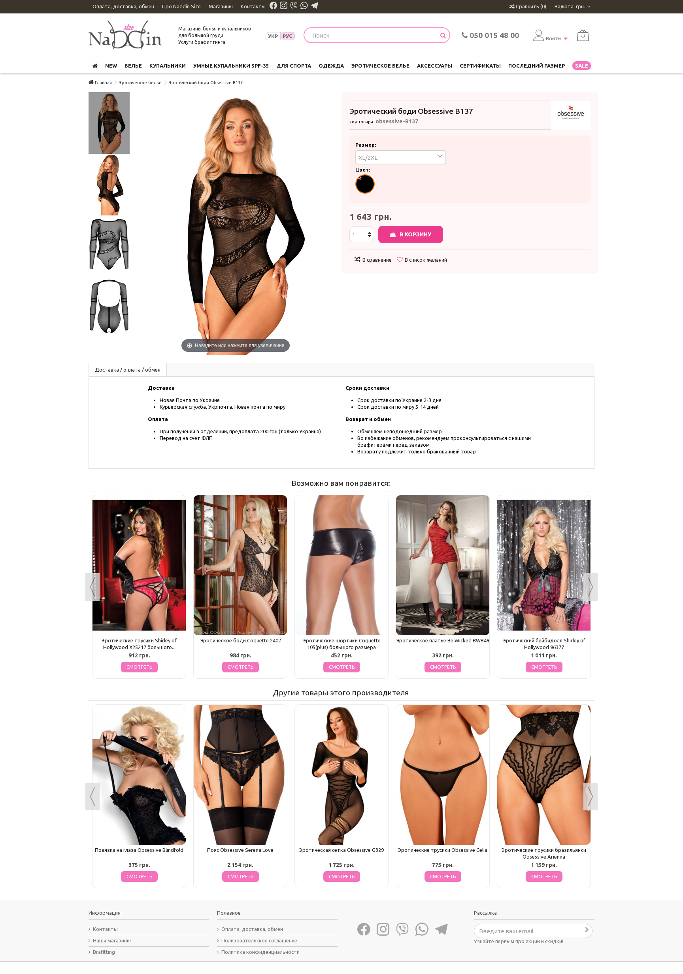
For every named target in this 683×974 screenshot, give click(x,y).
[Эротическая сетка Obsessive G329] (341, 775)
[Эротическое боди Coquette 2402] (240, 565)
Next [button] (590, 587)
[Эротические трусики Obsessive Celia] (442, 775)
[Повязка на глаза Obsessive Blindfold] (139, 775)
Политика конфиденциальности (260, 952)
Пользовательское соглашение (259, 940)
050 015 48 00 (493, 35)
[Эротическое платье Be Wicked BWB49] (442, 565)
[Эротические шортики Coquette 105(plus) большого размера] (341, 565)
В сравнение (377, 259)
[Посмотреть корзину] (583, 35)
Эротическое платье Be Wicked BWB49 (442, 640)
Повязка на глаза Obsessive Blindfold (139, 850)
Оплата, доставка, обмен (123, 6)
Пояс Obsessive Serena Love (240, 850)
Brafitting (104, 952)
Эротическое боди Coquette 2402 (240, 640)
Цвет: (363, 169)
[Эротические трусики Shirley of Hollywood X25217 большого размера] (139, 565)
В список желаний (426, 259)
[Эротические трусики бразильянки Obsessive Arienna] (544, 775)
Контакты (253, 6)
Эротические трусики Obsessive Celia (442, 850)
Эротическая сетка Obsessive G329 (341, 850)
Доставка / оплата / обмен (127, 369)
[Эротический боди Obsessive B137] (109, 123)
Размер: (366, 144)
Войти (553, 38)
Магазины (221, 6)
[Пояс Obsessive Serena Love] (240, 775)
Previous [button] (92, 587)
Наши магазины (112, 940)
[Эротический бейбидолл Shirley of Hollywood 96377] (544, 565)
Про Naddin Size (181, 6)
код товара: (361, 121)
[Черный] (365, 184)
